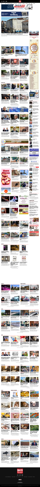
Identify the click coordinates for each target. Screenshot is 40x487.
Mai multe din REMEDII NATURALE (34, 436)
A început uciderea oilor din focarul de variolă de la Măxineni (15, 188)
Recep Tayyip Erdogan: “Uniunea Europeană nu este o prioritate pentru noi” (24, 458)
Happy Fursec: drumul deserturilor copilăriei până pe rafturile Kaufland (24, 419)
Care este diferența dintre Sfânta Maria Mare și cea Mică (34, 372)
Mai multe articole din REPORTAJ (10, 306)
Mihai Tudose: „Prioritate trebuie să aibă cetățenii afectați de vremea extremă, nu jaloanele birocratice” (14, 133)
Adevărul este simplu (13, 382)
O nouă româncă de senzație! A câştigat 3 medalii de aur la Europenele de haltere (15, 343)
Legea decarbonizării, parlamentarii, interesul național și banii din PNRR (24, 121)
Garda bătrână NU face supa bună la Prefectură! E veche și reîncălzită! (15, 358)
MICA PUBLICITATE (19, 3)
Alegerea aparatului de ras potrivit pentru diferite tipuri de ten (15, 431)
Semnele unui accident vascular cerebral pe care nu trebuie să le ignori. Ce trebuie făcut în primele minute (14, 203)
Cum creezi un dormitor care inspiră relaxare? (5, 409)
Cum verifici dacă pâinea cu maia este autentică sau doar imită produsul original (24, 408)
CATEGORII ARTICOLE (15, 3)
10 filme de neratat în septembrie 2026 (14, 251)
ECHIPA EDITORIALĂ (25, 476)
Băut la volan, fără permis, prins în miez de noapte (24, 90)
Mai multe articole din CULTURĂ (15, 268)
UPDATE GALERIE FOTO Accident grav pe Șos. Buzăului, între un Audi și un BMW (5, 66)
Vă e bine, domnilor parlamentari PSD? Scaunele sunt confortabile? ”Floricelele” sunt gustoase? (5, 358)
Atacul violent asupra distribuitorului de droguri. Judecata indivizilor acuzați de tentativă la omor (14, 101)
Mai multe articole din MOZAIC (5, 434)
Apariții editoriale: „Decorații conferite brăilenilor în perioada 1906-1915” (24, 252)
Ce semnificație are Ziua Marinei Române (15, 327)
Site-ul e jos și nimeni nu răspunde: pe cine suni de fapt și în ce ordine (5, 419)
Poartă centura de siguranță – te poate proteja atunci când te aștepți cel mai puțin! (24, 66)
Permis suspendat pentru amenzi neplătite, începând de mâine (15, 446)
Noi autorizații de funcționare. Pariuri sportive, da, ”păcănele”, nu (14, 163)
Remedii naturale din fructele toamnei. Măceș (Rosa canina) (34, 398)
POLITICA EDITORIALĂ (30, 476)
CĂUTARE (34, 3)
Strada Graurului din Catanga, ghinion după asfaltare (5, 163)
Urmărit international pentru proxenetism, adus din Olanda (5, 100)
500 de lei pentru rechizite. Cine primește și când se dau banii (5, 238)
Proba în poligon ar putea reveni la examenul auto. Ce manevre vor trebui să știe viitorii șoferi (5, 447)
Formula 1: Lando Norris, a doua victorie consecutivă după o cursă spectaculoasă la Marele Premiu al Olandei (24, 343)
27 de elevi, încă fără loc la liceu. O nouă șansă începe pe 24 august (24, 239)
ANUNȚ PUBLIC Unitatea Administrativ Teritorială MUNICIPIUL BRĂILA (33, 212)
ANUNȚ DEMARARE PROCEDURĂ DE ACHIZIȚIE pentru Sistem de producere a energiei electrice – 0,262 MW (33, 215)
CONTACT (31, 3)
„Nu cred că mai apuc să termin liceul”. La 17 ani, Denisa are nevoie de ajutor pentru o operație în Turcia (24, 328)
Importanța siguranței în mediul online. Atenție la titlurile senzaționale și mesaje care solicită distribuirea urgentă (24, 77)
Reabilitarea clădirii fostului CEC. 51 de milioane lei (5, 152)
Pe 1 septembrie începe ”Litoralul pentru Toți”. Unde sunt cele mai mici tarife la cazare (15, 317)
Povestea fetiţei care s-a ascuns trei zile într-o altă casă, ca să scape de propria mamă (34, 328)
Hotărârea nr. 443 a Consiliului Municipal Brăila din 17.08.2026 (33, 202)
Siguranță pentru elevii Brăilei (14, 238)
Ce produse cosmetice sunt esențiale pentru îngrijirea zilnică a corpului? (15, 408)
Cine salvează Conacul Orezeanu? (14, 291)
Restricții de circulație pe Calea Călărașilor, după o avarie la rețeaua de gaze (14, 66)
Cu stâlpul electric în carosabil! (5, 76)
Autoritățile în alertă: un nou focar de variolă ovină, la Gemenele (15, 177)
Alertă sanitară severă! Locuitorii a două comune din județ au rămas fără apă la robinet (24, 177)
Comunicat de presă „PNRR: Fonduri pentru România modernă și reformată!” (33, 210)
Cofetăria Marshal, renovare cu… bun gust (34, 291)
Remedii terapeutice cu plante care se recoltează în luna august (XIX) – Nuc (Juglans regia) (34, 432)
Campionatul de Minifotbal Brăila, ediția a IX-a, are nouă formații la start (5, 343)
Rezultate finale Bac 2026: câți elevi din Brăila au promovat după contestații (24, 228)
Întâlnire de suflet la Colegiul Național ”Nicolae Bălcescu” (5, 227)
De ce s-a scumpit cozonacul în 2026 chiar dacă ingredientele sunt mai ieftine (24, 430)
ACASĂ (5, 3)
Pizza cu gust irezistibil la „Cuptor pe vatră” (34, 302)
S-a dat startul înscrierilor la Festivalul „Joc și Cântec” (23, 262)
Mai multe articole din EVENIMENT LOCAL (15, 81)
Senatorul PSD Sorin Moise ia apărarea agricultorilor (23, 133)
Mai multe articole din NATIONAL (10, 463)
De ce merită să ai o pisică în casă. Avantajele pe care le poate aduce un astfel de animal (5, 430)
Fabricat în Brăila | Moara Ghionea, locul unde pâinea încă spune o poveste (24, 291)
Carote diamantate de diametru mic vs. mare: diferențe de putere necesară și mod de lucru (5, 398)
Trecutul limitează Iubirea (4, 382)
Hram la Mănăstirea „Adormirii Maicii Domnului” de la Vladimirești (24, 373)
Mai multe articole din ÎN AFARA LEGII (15, 105)
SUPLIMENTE (23, 3)
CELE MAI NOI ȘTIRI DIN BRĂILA (10, 3)
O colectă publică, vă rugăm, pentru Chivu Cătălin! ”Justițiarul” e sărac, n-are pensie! (34, 358)
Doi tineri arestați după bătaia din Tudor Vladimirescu (5, 90)
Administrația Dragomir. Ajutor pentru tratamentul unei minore (34, 316)
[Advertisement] (14, 41)
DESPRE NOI (34, 476)
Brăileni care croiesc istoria (24, 301)
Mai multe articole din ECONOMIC (20, 192)
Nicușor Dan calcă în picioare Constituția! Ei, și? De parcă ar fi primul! (33, 195)
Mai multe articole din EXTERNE (29, 463)
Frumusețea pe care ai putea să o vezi (5, 372)
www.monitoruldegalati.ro (20, 482)
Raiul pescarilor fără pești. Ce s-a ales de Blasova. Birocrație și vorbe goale (15, 302)
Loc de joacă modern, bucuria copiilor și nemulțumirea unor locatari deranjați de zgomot (14, 152)
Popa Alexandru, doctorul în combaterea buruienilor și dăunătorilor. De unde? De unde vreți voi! (24, 358)
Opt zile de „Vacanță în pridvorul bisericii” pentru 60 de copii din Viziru (24, 317)
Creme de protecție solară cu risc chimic (14, 398)
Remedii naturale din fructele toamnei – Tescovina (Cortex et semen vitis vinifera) (34, 408)
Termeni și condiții (13, 476)
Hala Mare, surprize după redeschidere (24, 163)
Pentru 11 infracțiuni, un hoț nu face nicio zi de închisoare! (14, 90)
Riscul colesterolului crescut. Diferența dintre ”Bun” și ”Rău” (5, 202)
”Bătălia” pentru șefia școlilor (14, 227)
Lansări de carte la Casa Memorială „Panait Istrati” (4, 262)
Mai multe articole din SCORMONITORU (20, 362)
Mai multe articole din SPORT (20, 347)
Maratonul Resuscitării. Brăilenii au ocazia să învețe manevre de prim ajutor (13, 215)
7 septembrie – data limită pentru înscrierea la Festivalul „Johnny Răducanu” (5, 252)
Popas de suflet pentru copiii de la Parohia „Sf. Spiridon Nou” (34, 383)
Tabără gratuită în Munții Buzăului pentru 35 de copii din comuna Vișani (5, 317)
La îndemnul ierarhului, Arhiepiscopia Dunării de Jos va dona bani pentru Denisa (5, 328)
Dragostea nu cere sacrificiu (14, 372)
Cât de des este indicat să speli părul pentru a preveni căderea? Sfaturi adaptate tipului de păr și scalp (15, 419)
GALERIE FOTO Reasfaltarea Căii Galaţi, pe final (24, 152)
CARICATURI (27, 3)
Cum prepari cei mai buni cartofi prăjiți (24, 398)
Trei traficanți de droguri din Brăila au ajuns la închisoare (23, 100)
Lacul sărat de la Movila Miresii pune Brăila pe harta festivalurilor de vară (5, 291)
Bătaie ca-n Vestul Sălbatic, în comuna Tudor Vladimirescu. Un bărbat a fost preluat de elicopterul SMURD (14, 77)
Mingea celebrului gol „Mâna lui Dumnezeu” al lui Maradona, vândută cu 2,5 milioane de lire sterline (34, 343)
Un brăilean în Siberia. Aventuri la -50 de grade (5, 302)
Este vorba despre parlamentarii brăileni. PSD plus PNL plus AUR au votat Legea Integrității (5, 133)
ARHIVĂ (29, 3)
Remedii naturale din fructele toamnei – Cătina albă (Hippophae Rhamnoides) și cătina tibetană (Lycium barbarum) (34, 420)
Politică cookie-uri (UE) (18, 476)
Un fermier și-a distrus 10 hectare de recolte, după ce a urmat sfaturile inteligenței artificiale (24, 447)
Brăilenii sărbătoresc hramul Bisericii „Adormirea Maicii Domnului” (24, 384)
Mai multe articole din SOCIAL (20, 332)
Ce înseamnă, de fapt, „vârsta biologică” (5, 214)
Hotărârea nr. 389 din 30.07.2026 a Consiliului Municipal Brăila (33, 204)
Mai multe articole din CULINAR (25, 434)
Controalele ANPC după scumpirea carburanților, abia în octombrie (24, 188)
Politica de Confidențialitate (8, 476)
